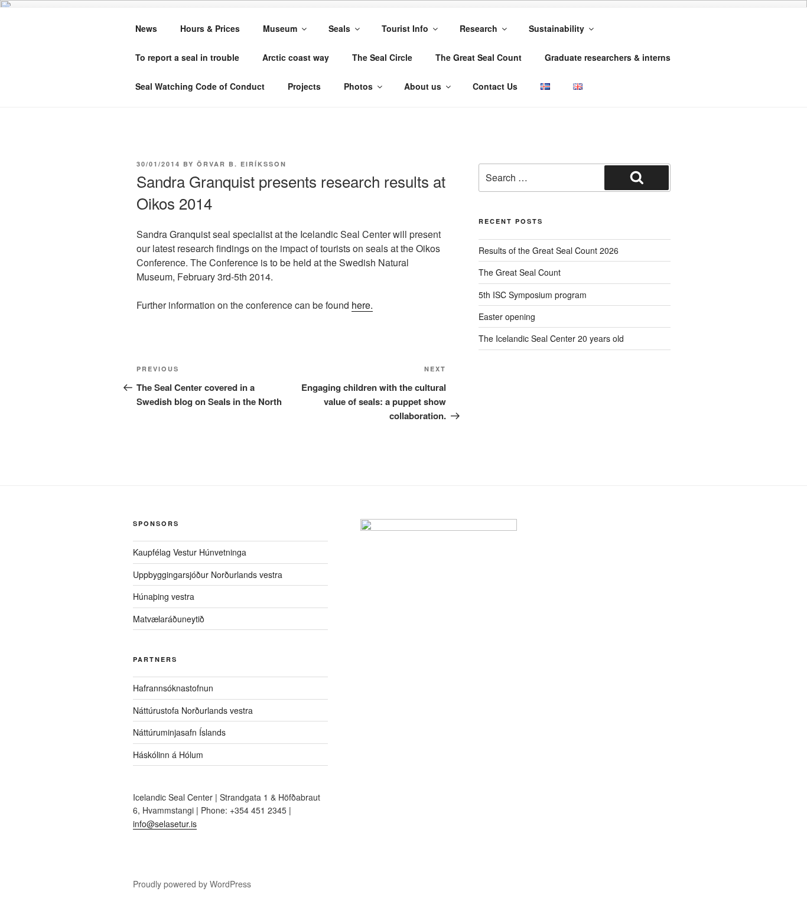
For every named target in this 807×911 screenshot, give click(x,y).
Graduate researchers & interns (608, 57)
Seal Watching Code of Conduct (200, 86)
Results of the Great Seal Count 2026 (549, 250)
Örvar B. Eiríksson (242, 163)
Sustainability (556, 28)
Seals (339, 28)
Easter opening (507, 316)
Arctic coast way (295, 57)
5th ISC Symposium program (533, 295)
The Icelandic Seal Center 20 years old (551, 338)
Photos (358, 86)
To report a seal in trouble (187, 57)
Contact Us (495, 86)
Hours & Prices (210, 28)
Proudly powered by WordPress (192, 884)
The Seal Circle (382, 57)
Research (478, 28)
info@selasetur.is (165, 824)
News (146, 28)
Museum (280, 28)
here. (362, 305)
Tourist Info (405, 28)
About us (422, 86)
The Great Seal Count (478, 57)
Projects (304, 86)
